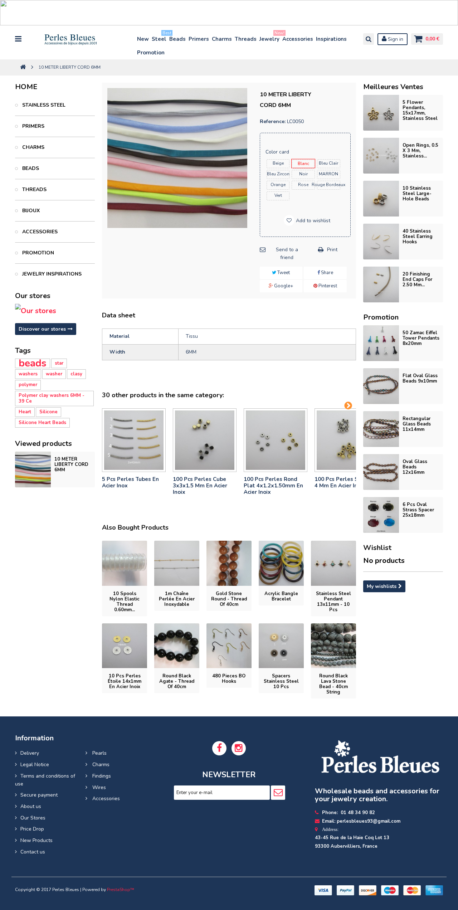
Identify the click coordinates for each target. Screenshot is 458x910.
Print (332, 249)
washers (28, 374)
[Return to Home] (23, 67)
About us (30, 806)
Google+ (283, 286)
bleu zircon (278, 174)
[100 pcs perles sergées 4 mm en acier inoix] (346, 440)
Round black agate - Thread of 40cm (176, 681)
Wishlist (377, 548)
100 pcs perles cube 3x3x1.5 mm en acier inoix (200, 486)
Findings (101, 776)
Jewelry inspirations (51, 274)
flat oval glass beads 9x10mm (420, 378)
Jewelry (269, 37)
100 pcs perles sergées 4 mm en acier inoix (345, 482)
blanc (303, 163)
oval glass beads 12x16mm (415, 467)
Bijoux (30, 210)
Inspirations (331, 39)
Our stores (32, 296)
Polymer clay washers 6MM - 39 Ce (51, 398)
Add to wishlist (312, 220)
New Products (36, 840)
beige (278, 163)
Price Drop (32, 829)
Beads (177, 39)
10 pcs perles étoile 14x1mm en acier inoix (124, 681)
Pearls (99, 753)
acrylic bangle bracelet (281, 596)
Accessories (297, 39)
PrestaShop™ (120, 889)
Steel (159, 37)
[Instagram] (239, 748)
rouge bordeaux (328, 185)
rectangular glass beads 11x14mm (417, 424)
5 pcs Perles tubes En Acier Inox (130, 482)
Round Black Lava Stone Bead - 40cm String (333, 684)
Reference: (273, 121)
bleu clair (328, 163)
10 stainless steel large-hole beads (417, 193)
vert (278, 195)
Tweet (283, 272)
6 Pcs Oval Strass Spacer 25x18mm (418, 510)
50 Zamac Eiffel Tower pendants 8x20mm (421, 338)
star (59, 363)
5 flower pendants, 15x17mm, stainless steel (420, 110)
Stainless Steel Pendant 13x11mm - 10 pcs (333, 601)
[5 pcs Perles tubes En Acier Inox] (134, 440)
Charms (222, 39)
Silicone (48, 412)
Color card (278, 152)
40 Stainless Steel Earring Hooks (418, 236)
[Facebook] (219, 748)
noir (303, 174)
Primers (199, 39)
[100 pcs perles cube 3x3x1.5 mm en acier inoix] (205, 440)
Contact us (32, 851)
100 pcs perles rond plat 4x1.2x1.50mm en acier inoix (273, 486)
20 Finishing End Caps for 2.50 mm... (417, 279)
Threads (246, 39)
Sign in (394, 39)
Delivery (29, 753)
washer (54, 374)
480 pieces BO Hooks (228, 679)
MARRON (328, 174)
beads (33, 363)
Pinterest (327, 286)
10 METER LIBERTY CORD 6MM (71, 464)
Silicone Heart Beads (42, 422)
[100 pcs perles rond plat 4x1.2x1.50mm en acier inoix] (275, 440)
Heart (25, 412)
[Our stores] (55, 311)
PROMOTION (37, 252)
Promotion (151, 52)
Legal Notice (34, 764)
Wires (98, 787)
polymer (28, 384)
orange (278, 185)
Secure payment (39, 795)
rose (303, 185)
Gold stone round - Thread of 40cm (229, 599)
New (143, 39)
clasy (76, 374)
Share (326, 272)
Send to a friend (287, 253)
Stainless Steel (43, 105)
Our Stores (32, 817)
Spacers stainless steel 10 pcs (281, 681)
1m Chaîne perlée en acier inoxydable (177, 599)
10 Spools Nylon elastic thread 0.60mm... (124, 601)
